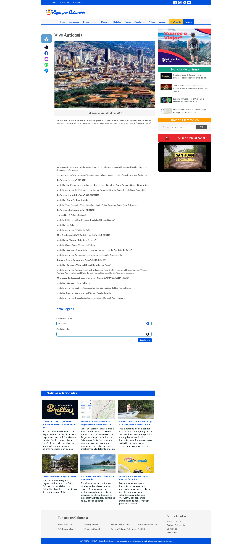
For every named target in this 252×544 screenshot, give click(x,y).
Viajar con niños (174, 521)
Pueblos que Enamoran (148, 524)
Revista (188, 22)
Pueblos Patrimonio (120, 524)
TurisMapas (172, 532)
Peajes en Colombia (93, 529)
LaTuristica (172, 528)
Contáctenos (143, 529)
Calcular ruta (145, 340)
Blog (54, 2)
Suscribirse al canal (191, 138)
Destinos (105, 22)
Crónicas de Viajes (66, 529)
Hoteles (117, 22)
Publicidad (64, 2)
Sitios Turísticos (65, 524)
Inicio (62, 22)
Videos (151, 22)
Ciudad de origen (64, 318)
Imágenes (163, 22)
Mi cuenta (77, 2)
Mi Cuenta (176, 22)
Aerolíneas (140, 22)
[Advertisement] (104, 145)
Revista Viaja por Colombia (123, 529)
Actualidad (74, 22)
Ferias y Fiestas (90, 22)
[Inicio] (78, 12)
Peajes (128, 22)
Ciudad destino (63, 329)
